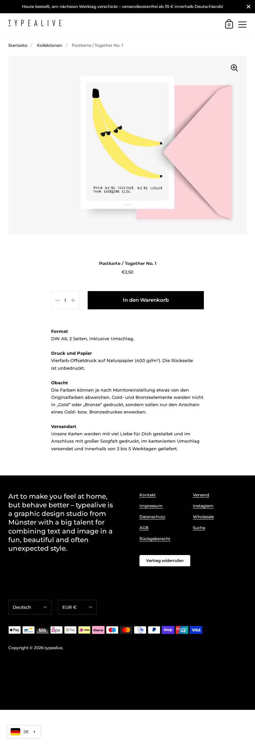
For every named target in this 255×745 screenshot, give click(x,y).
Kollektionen (49, 45)
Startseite (17, 45)
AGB (143, 527)
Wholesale (203, 516)
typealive (53, 647)
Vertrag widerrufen (165, 560)
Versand (201, 494)
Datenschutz (152, 516)
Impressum (151, 505)
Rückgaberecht (154, 538)
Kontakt (147, 494)
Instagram (203, 505)
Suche (199, 527)
